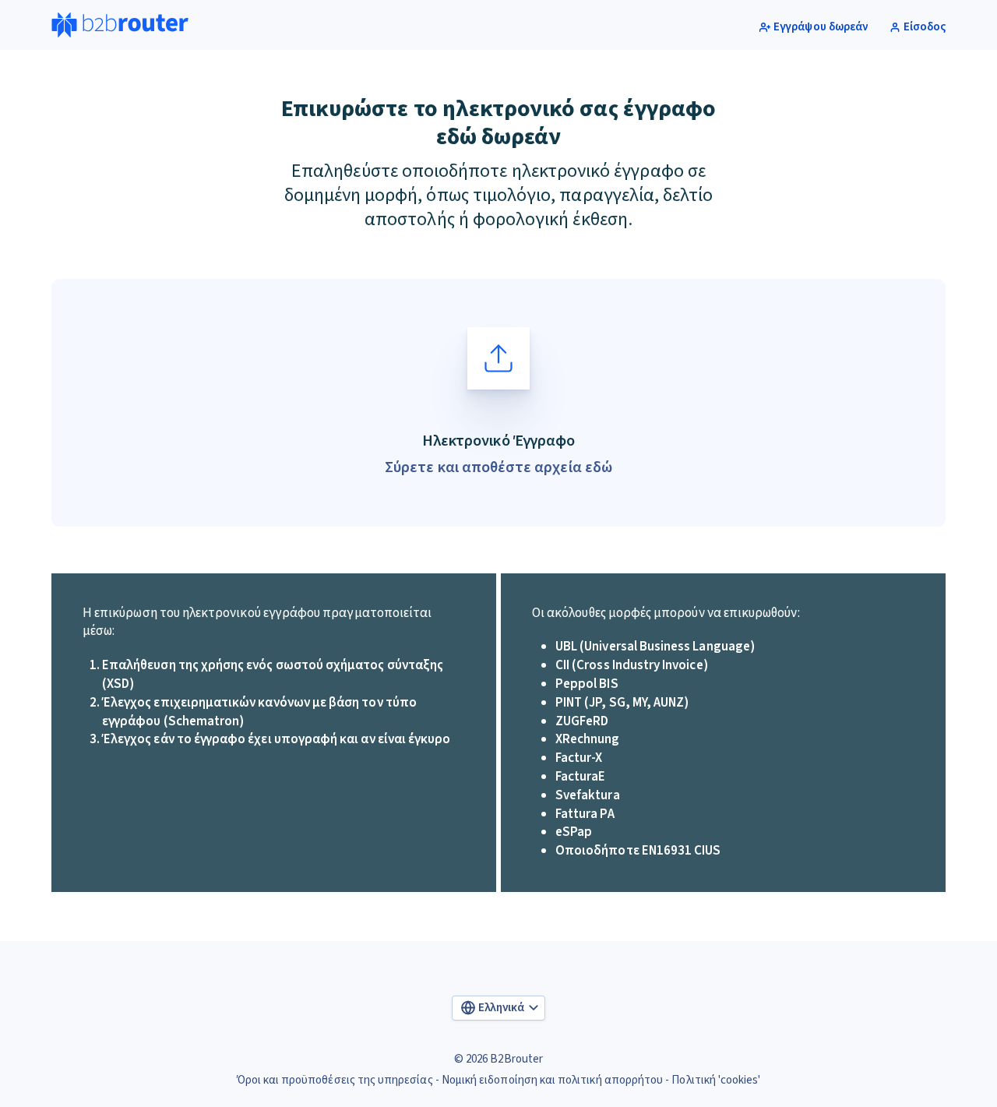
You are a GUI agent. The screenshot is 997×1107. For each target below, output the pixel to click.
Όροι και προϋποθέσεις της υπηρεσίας (335, 1080)
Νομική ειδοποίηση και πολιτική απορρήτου (552, 1080)
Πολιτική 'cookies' (715, 1080)
